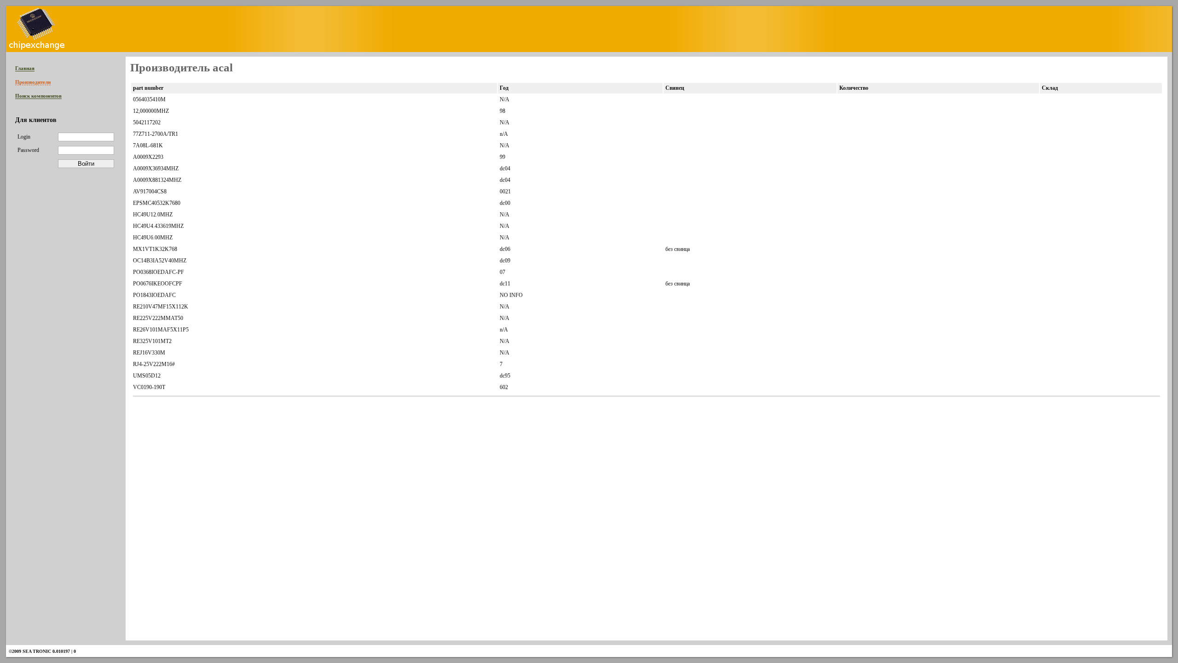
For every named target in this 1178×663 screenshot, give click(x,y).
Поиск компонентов (38, 96)
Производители (33, 82)
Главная (25, 68)
